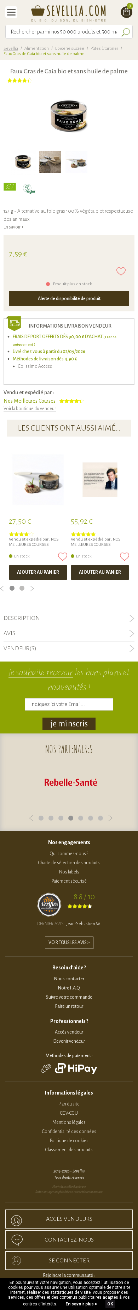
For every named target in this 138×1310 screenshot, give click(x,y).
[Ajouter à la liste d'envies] (121, 271)
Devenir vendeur (69, 1041)
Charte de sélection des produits (69, 862)
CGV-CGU (69, 1113)
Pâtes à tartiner (104, 48)
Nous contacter (69, 978)
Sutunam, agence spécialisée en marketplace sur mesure (69, 1192)
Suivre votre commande (69, 997)
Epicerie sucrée (69, 48)
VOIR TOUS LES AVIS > (69, 942)
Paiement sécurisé (69, 881)
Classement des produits (69, 1149)
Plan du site (69, 1104)
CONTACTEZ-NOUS (69, 1240)
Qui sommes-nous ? (69, 853)
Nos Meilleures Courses (30, 401)
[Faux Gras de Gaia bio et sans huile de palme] (23, 162)
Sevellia (11, 48)
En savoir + (14, 227)
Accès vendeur (69, 1032)
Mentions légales (69, 1122)
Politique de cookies (69, 1140)
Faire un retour (69, 1006)
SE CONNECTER (69, 1260)
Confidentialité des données (69, 1131)
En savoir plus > (81, 1304)
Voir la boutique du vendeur (30, 408)
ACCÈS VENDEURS (69, 1219)
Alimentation (36, 48)
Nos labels (69, 872)
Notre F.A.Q (69, 988)
